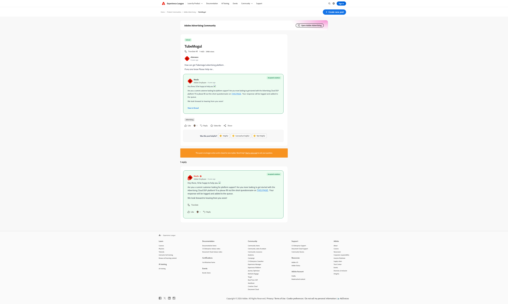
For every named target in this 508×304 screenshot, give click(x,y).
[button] (334, 12)
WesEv (196, 79)
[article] (233, 194)
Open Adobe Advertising (311, 25)
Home (163, 12)
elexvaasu (194, 57)
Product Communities (174, 12)
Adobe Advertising (190, 12)
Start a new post (251, 153)
